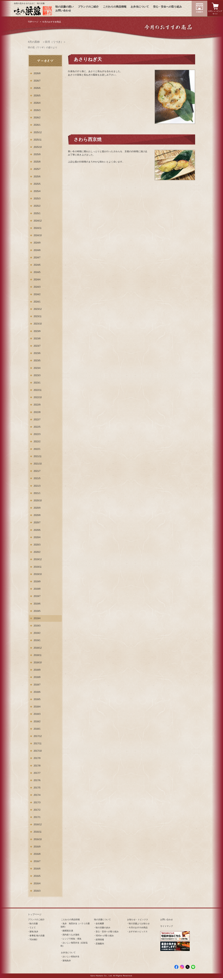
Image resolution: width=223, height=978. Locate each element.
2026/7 (37, 80)
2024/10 (38, 235)
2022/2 (37, 441)
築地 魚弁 (33, 931)
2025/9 (37, 154)
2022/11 (37, 390)
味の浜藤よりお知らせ (139, 923)
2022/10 (38, 397)
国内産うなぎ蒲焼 (71, 934)
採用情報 (100, 939)
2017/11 (37, 743)
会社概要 (100, 923)
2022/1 (37, 449)
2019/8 (37, 589)
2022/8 (37, 412)
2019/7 (37, 596)
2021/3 (37, 486)
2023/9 (37, 331)
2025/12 (38, 132)
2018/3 (37, 714)
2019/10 (38, 574)
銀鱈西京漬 (68, 930)
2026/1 (37, 125)
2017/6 (37, 780)
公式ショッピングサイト (215, 12)
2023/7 (37, 346)
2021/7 (37, 471)
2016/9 (37, 846)
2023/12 (38, 309)
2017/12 (38, 736)
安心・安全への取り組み (167, 6)
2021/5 (37, 478)
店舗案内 (199, 12)
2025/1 (37, 213)
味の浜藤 (33, 923)
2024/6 (37, 265)
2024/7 (37, 257)
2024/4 (37, 279)
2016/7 (37, 861)
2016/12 (38, 824)
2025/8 (37, 161)
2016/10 (38, 839)
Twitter (188, 967)
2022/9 (37, 404)
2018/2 (37, 721)
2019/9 (37, 581)
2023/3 (37, 375)
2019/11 (37, 567)
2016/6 (37, 868)
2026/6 (37, 88)
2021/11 (37, 456)
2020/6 (37, 530)
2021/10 (38, 463)
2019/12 (38, 559)
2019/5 (37, 611)
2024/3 (37, 287)
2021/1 (37, 493)
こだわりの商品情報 (114, 6)
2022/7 (37, 419)
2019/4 (37, 618)
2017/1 (37, 817)
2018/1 (37, 729)
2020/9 (37, 508)
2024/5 (37, 272)
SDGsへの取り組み (105, 935)
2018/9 (37, 670)
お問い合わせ (63, 10)
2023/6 (37, 353)
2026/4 (37, 103)
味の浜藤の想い (64, 6)
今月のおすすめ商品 (138, 927)
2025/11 (37, 139)
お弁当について (140, 6)
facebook (176, 967)
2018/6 (37, 692)
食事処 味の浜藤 (37, 935)
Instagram (182, 967)
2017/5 (37, 787)
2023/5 (37, 360)
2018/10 (38, 662)
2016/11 (37, 832)
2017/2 (37, 810)
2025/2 (37, 206)
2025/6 (37, 176)
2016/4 (37, 883)
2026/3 (37, 110)
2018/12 (38, 648)
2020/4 (37, 537)
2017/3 (37, 802)
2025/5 (37, 184)
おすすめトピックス (138, 931)
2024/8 (37, 250)
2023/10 (38, 323)
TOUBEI (33, 939)
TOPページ (33, 22)
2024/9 (37, 242)
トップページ (34, 914)
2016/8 (37, 854)
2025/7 (37, 169)
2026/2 (37, 117)
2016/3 (37, 891)
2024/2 (37, 294)
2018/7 (37, 684)
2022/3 (37, 434)
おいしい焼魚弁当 (71, 956)
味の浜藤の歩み (103, 927)
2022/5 (37, 427)
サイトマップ (166, 926)
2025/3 (37, 198)
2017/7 (37, 773)
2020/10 (38, 500)
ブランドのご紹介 (88, 6)
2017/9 (37, 758)
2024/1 (37, 301)
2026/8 (37, 73)
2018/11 (37, 655)
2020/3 (37, 544)
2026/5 (37, 95)
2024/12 (38, 220)
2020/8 (37, 515)
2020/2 (37, 552)
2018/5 (37, 699)
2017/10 (38, 751)
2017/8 (37, 765)
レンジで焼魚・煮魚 (72, 939)
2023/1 (37, 382)
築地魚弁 (67, 960)
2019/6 (37, 603)
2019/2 (37, 633)
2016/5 (37, 876)
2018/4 (37, 706)
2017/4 (37, 795)
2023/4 (37, 368)
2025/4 (37, 191)
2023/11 (37, 316)
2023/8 (37, 338)
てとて (32, 927)
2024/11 (37, 228)
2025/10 (38, 147)
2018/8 (37, 677)
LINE (193, 967)
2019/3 (37, 625)
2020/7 (37, 522)
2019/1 (37, 640)
